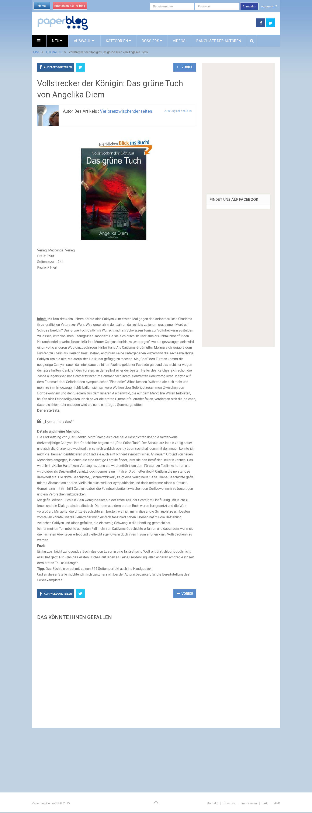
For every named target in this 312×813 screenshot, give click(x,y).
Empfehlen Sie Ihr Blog (69, 5)
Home (42, 5)
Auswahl (83, 41)
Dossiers (150, 41)
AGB (277, 803)
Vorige (187, 67)
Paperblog (39, 803)
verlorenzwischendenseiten (126, 111)
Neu (56, 41)
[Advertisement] (116, 672)
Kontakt (212, 803)
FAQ (265, 803)
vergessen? (269, 6)
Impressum (249, 803)
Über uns (230, 803)
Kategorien (117, 41)
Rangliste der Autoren (218, 41)
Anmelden (249, 6)
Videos (179, 41)
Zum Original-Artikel (176, 110)
